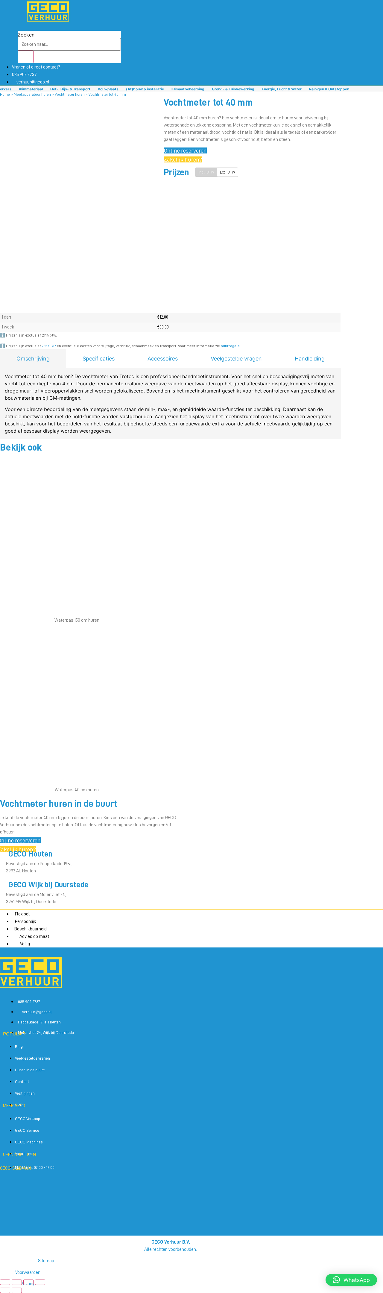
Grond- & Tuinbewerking (233, 89)
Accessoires (163, 358)
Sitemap (46, 1260)
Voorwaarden (27, 1272)
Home (5, 94)
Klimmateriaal (31, 89)
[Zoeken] (26, 57)
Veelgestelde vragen (236, 358)
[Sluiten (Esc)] (40, 1282)
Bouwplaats (108, 89)
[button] (351, 1280)
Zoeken (26, 34)
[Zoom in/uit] (5, 1282)
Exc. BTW (227, 172)
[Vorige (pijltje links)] (5, 1290)
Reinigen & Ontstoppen (329, 89)
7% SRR (49, 346)
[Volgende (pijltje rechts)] (17, 1290)
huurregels (230, 346)
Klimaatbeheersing (187, 89)
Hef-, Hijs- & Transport (70, 89)
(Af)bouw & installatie (145, 89)
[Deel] (28, 1282)
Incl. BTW (206, 172)
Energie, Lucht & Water (282, 89)
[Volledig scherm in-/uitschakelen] (17, 1282)
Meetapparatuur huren (32, 94)
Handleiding (310, 358)
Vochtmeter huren (70, 94)
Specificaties (99, 358)
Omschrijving (33, 358)
